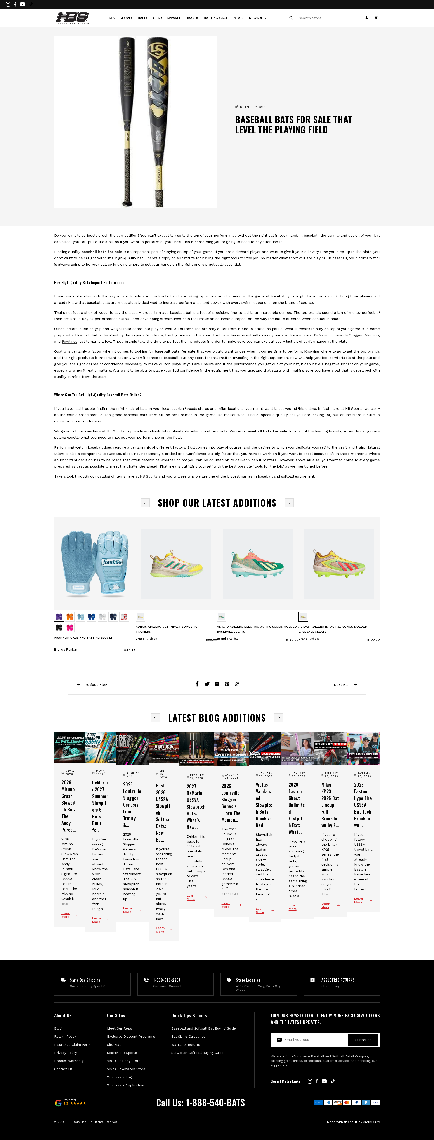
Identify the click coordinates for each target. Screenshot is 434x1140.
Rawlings (69, 341)
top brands (370, 351)
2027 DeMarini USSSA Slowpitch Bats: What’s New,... (196, 806)
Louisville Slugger (346, 335)
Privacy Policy (65, 1053)
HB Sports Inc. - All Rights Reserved (92, 1122)
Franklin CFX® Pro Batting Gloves (83, 637)
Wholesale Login (120, 1077)
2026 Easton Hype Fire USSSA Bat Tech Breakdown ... (363, 805)
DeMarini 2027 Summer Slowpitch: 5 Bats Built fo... (100, 806)
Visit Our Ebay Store (124, 1061)
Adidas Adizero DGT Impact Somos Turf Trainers (168, 629)
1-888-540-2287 (167, 980)
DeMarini (321, 335)
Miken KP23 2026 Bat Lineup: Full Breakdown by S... (330, 805)
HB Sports (148, 476)
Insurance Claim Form (72, 1045)
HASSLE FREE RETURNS (337, 980)
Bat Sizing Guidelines (188, 1037)
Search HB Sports (122, 1053)
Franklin (71, 649)
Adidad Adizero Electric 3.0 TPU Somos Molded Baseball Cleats (257, 629)
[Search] (291, 17)
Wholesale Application (125, 1085)
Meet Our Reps (119, 1028)
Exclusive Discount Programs (131, 1037)
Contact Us (63, 1069)
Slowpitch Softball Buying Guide (197, 1053)
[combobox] (323, 17)
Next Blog (343, 684)
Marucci (372, 335)
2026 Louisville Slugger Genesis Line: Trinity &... (132, 804)
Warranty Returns (186, 1045)
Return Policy (65, 1037)
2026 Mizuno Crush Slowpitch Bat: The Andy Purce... (68, 806)
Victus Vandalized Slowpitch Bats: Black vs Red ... (264, 805)
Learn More (65, 914)
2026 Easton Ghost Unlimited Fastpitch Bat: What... (297, 808)
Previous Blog (94, 684)
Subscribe (363, 1040)
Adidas (152, 638)
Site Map (114, 1045)
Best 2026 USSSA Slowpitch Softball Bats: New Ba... (164, 812)
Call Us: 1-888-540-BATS (200, 1102)
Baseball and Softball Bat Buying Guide (203, 1028)
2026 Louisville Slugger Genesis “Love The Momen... (231, 802)
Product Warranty (69, 1061)
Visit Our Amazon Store (126, 1069)
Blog (58, 1028)
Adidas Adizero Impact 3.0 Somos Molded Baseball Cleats (332, 629)
